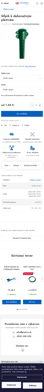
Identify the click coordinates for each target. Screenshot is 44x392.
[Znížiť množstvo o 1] (32, 105)
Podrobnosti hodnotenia (31, 24)
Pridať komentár (22, 238)
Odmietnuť (11, 385)
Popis (6, 165)
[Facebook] (22, 350)
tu (25, 371)
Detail (32, 302)
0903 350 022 (24, 336)
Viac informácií (30, 66)
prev (2, 279)
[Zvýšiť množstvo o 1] (40, 105)
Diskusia (16, 165)
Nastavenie (22, 377)
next (42, 279)
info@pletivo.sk (24, 332)
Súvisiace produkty (30, 165)
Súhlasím (32, 385)
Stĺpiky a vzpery (35, 180)
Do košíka (22, 114)
